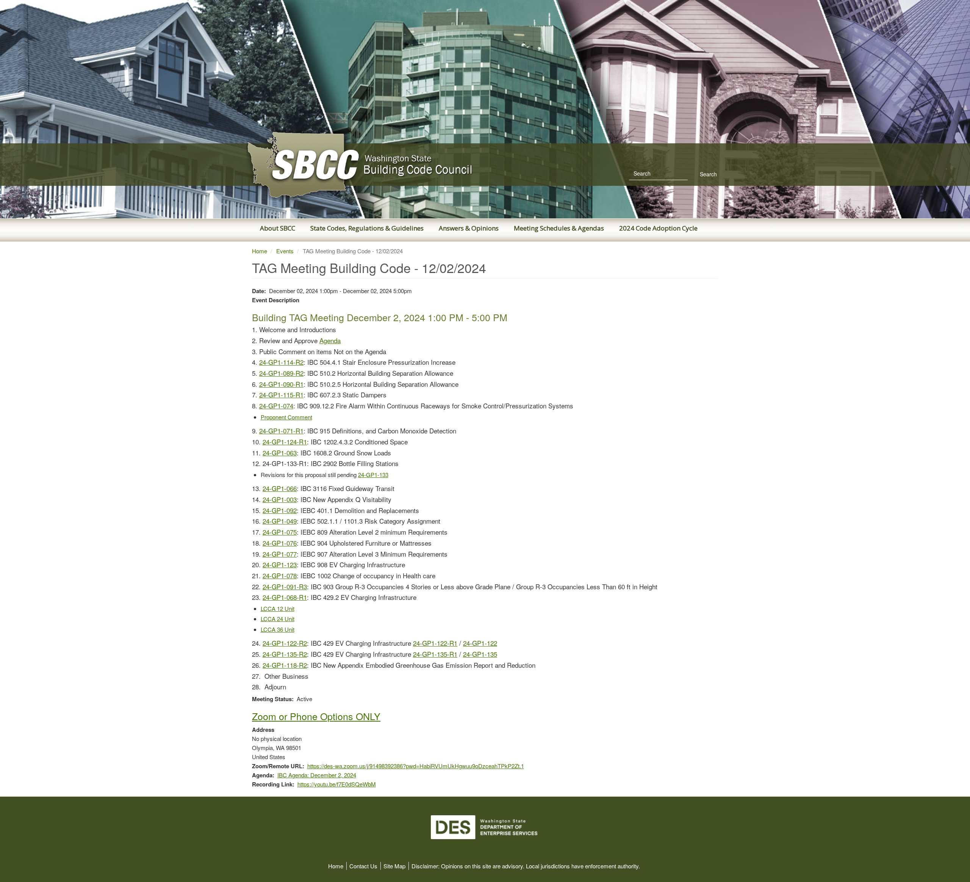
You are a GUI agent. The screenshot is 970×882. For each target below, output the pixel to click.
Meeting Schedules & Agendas (559, 228)
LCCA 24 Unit (277, 619)
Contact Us (363, 866)
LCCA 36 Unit (277, 629)
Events (285, 251)
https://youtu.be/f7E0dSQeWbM (336, 784)
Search (707, 174)
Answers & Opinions (469, 228)
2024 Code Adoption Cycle (658, 228)
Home (259, 251)
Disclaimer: (425, 866)
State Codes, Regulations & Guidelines (367, 228)
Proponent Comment (286, 417)
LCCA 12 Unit (277, 608)
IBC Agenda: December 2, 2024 (316, 775)
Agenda (330, 340)
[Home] (360, 165)
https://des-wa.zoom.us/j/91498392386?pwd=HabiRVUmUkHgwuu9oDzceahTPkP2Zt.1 (415, 766)
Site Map (394, 866)
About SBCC (277, 228)
